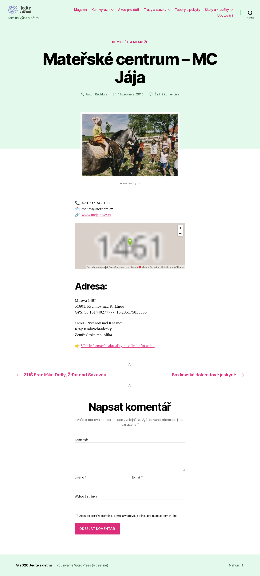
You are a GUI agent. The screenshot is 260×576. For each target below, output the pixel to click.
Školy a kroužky (217, 10)
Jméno (81, 477)
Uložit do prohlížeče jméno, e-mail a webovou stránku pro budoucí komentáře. (128, 516)
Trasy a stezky (155, 10)
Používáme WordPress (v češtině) (82, 565)
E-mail (137, 477)
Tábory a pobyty (187, 10)
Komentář (81, 440)
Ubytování (225, 15)
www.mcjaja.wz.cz (96, 215)
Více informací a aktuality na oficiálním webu (118, 345)
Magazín (80, 10)
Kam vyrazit (101, 10)
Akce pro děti (128, 10)
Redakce (101, 94)
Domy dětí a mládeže (130, 42)
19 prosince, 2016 (130, 94)
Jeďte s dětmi (40, 565)
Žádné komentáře (166, 94)
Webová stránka (86, 496)
